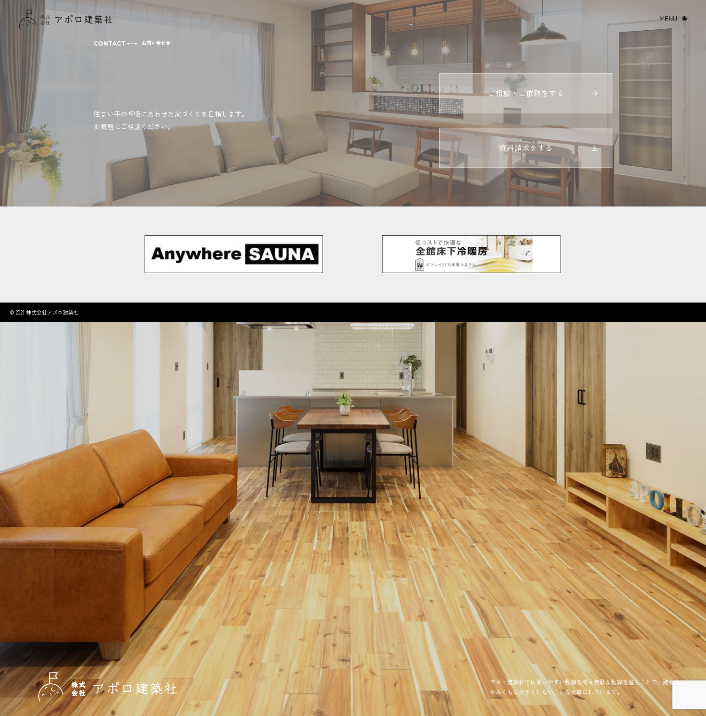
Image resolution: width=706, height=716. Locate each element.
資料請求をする (526, 147)
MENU (668, 18)
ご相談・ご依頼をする (525, 92)
